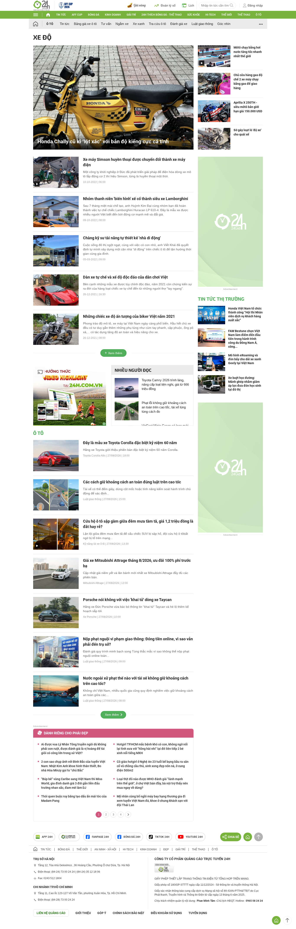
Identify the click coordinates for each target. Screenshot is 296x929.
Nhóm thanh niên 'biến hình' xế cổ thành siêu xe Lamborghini (135, 198)
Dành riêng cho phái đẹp (66, 733)
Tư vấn (106, 24)
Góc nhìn (223, 24)
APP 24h (47, 836)
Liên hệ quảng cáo (51, 913)
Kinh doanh (113, 14)
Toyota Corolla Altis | (95, 455)
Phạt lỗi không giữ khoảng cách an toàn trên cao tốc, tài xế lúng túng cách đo (164, 407)
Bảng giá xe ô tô (85, 24)
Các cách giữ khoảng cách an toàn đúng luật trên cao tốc (132, 482)
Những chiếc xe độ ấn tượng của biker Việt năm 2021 (129, 316)
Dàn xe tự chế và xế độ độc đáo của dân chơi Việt (125, 277)
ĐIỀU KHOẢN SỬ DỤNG (166, 913)
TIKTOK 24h (162, 836)
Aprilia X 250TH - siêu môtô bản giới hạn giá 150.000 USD (248, 107)
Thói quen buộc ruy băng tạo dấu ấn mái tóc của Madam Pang (74, 798)
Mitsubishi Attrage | (94, 583)
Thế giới (226, 14)
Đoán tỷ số (168, 5)
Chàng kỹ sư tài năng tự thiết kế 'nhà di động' (122, 238)
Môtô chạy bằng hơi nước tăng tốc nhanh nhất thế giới (248, 52)
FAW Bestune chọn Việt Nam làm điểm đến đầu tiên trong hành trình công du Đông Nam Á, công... (244, 338)
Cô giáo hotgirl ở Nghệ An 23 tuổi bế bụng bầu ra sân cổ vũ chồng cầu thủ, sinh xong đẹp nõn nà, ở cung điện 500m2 (153, 766)
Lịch (191, 5)
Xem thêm (115, 353)
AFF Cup (77, 14)
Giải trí (131, 14)
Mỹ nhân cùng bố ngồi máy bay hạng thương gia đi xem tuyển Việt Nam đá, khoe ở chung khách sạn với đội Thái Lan (152, 801)
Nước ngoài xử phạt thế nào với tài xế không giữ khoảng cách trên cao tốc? (135, 681)
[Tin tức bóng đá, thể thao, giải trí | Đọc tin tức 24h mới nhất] (41, 5)
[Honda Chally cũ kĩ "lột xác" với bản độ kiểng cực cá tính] (113, 97)
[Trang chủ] (39, 24)
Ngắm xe (121, 24)
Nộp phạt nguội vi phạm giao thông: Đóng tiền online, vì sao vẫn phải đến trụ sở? (138, 642)
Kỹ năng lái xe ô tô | (95, 543)
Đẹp (166, 849)
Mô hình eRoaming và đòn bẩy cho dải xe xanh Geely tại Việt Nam (244, 359)
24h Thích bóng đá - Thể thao (161, 14)
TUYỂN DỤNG (198, 913)
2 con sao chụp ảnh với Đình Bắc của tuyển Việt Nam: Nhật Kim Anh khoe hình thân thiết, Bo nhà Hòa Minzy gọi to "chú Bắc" (73, 766)
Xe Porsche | (91, 616)
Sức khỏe (193, 14)
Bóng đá (93, 14)
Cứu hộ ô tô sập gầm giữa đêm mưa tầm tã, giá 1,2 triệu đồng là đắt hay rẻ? (138, 524)
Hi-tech (210, 14)
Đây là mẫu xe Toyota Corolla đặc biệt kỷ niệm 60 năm (130, 442)
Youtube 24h (194, 836)
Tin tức (61, 14)
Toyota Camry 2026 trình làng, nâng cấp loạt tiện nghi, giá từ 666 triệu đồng (165, 384)
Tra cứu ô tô (157, 24)
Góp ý (101, 913)
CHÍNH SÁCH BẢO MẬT (128, 913)
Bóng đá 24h (132, 836)
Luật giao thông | (93, 499)
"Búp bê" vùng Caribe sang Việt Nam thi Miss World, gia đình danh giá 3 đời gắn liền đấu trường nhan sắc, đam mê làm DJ (71, 783)
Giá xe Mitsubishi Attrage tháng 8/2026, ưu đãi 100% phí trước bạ (137, 563)
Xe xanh (139, 24)
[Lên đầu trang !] (287, 920)
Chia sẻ (233, 837)
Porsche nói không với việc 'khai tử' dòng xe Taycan (127, 599)
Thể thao (243, 14)
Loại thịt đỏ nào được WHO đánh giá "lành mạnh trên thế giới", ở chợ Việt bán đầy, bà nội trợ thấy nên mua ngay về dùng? (152, 783)
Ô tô (258, 14)
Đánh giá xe (178, 24)
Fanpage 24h (100, 836)
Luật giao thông (202, 24)
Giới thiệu (83, 913)
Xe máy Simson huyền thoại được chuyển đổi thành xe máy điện (134, 162)
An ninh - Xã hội (105, 849)
